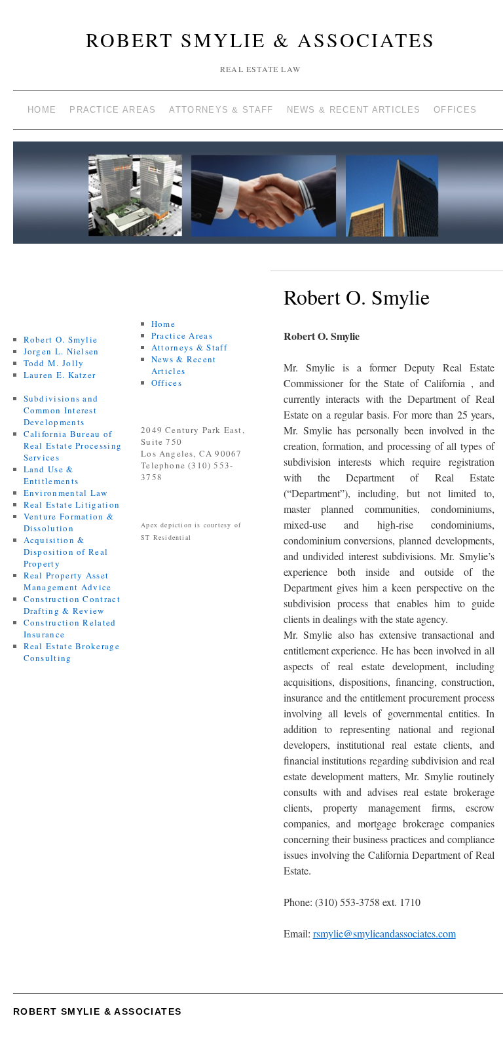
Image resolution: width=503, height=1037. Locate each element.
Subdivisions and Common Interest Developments (61, 410)
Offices (455, 110)
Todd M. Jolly (54, 363)
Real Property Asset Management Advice (68, 581)
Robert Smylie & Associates (261, 39)
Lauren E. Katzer (60, 375)
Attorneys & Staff (221, 110)
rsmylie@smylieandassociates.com (384, 933)
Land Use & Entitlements (51, 475)
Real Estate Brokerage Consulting (72, 652)
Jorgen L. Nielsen (62, 351)
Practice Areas (112, 110)
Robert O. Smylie (61, 339)
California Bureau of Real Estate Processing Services (73, 445)
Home (42, 110)
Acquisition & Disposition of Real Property (66, 551)
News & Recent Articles (354, 110)
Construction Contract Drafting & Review (72, 604)
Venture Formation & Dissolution (69, 522)
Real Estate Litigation (72, 504)
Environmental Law (66, 493)
